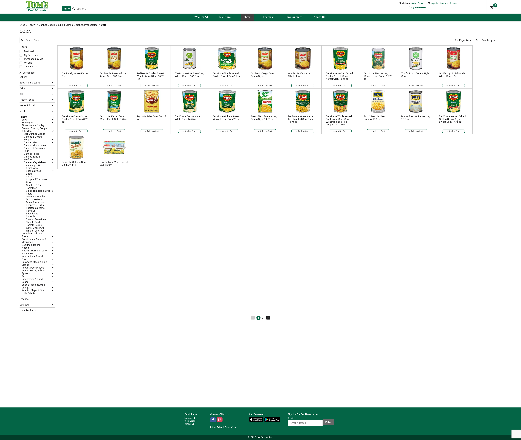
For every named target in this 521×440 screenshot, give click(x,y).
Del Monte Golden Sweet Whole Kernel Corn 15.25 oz (150, 76)
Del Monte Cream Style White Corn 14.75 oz (187, 118)
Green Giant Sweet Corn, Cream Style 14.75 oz (263, 118)
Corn (103, 24)
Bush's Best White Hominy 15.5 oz (415, 118)
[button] (52, 77)
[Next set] (268, 318)
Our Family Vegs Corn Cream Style (262, 75)
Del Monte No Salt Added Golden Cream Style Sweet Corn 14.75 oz (452, 119)
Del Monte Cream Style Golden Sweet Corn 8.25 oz (75, 119)
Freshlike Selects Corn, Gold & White (74, 163)
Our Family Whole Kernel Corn (75, 75)
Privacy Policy (216, 427)
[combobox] (66, 8)
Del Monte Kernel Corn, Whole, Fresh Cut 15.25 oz (114, 118)
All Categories (27, 72)
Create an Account (448, 3)
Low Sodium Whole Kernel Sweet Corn (114, 163)
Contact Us (189, 424)
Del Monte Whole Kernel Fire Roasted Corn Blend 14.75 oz (301, 119)
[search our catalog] (74, 8)
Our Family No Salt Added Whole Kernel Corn (452, 75)
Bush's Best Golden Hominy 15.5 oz (374, 118)
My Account (190, 418)
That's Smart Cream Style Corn (415, 75)
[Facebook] (213, 419)
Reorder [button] (420, 7)
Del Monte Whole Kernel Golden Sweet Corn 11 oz (226, 75)
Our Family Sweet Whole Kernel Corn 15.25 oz (113, 75)
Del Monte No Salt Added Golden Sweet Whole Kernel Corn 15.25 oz (339, 76)
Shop (22, 24)
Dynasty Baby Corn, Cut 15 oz (151, 118)
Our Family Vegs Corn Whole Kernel (300, 75)
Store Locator (190, 421)
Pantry (32, 24)
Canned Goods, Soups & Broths (56, 24)
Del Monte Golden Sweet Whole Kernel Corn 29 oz (226, 118)
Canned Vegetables (87, 24)
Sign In (434, 3)
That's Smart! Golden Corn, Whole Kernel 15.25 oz (189, 75)
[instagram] (220, 419)
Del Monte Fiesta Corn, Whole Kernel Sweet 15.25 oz (378, 76)
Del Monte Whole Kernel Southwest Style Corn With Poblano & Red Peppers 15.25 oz (339, 120)
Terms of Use (230, 427)
